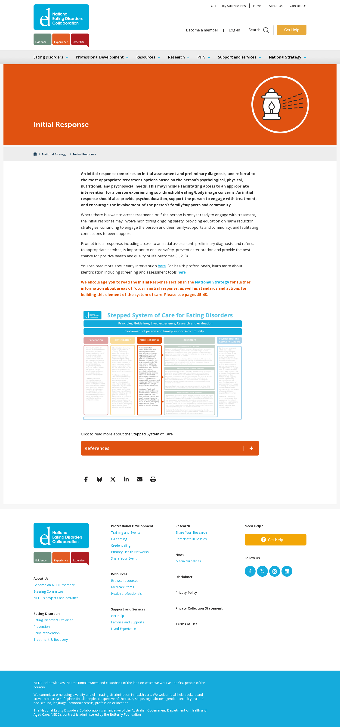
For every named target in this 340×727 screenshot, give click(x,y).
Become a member (202, 30)
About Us (276, 5)
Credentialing (120, 545)
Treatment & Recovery (51, 639)
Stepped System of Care (152, 434)
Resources (145, 57)
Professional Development (100, 57)
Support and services (237, 57)
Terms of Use (186, 624)
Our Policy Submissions (228, 5)
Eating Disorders (48, 57)
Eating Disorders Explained (53, 620)
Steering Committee (49, 591)
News (257, 5)
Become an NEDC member (54, 585)
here (162, 265)
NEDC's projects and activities (56, 598)
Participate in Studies (191, 539)
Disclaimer (184, 577)
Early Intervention (47, 633)
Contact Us (298, 5)
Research (176, 57)
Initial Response (84, 154)
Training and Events (125, 532)
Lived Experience (123, 628)
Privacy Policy (186, 592)
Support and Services (128, 609)
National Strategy (285, 57)
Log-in (234, 30)
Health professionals (126, 593)
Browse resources (124, 580)
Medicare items (122, 587)
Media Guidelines (188, 561)
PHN (201, 57)
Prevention (42, 626)
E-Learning (119, 539)
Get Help (291, 29)
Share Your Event (124, 558)
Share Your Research (191, 532)
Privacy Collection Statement (199, 608)
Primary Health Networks (130, 552)
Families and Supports (127, 622)
